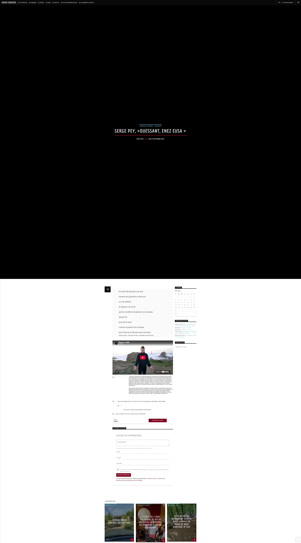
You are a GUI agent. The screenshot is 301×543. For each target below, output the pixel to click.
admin (146, 150)
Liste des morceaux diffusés (70, 3)
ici (150, 434)
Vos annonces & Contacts (87, 3)
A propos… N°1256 (186, 352)
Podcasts (56, 3)
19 (182, 329)
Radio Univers (9, 3)
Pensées (42, 3)
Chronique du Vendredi (146, 137)
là (164, 425)
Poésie (49, 3)
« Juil (176, 338)
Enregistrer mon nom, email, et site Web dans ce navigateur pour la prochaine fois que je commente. (144, 494)
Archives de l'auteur (157, 445)
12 (182, 326)
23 (194, 329)
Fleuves (143, 438)
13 (185, 326)
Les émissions (23, 3)
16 (194, 326)
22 (191, 329)
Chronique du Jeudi (110, 529)
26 (182, 331)
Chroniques (34, 3)
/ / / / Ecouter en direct (286, 3)
